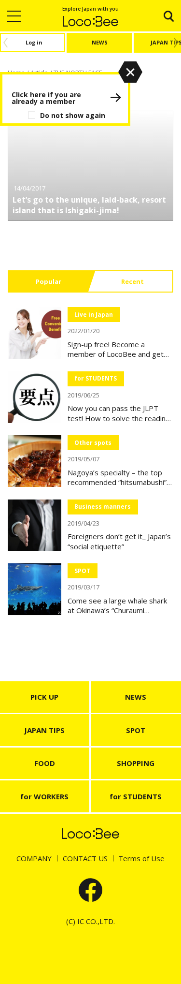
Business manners (102, 506)
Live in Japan (93, 314)
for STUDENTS (95, 378)
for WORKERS (44, 796)
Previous (4, 43)
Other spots (92, 443)
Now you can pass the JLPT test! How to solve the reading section (119, 413)
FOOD (44, 763)
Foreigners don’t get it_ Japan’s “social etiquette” (119, 541)
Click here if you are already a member (46, 98)
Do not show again (72, 115)
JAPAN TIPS (44, 730)
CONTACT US (85, 858)
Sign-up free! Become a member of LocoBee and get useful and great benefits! (116, 349)
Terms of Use (141, 858)
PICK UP (44, 697)
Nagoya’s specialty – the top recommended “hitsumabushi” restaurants (117, 477)
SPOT (82, 571)
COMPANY (34, 858)
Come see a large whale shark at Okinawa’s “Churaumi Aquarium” (117, 606)
